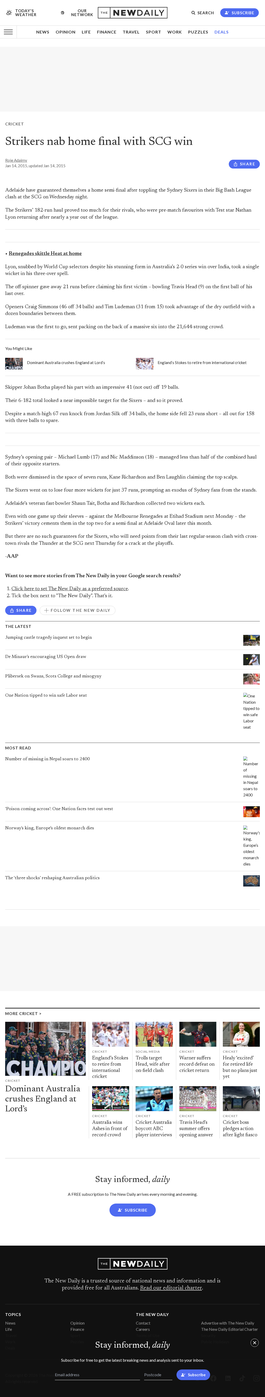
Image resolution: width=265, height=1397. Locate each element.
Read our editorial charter (171, 1288)
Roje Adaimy (16, 160)
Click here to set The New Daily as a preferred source (69, 589)
